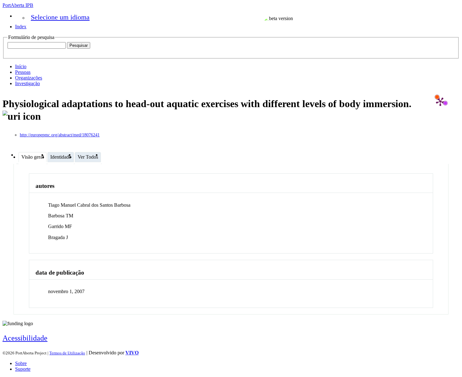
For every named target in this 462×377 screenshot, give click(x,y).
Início (20, 66)
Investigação (27, 83)
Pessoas (22, 72)
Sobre (21, 363)
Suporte (22, 369)
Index (20, 26)
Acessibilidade (25, 338)
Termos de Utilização (67, 353)
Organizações (28, 77)
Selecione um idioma (60, 17)
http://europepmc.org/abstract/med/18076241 (60, 135)
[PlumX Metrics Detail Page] (440, 101)
